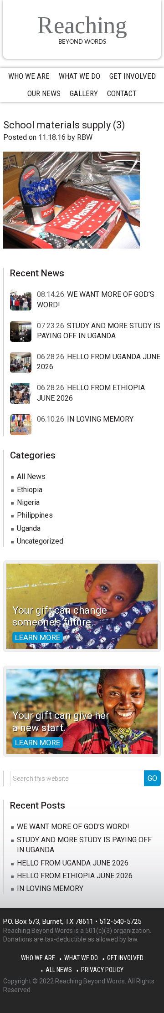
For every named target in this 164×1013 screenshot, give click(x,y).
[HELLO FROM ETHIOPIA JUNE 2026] (23, 394)
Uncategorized (40, 541)
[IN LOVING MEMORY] (23, 425)
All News (31, 476)
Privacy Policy (102, 969)
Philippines (35, 515)
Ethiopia (29, 489)
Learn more (37, 637)
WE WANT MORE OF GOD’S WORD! (73, 826)
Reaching (82, 25)
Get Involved (125, 958)
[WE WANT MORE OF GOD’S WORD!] (23, 300)
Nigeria (28, 502)
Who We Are (38, 958)
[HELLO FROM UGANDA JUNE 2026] (23, 363)
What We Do (81, 958)
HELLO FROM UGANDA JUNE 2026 (72, 863)
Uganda (29, 528)
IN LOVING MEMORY (100, 419)
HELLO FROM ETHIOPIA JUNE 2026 (75, 875)
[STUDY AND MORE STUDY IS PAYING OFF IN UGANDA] (23, 332)
